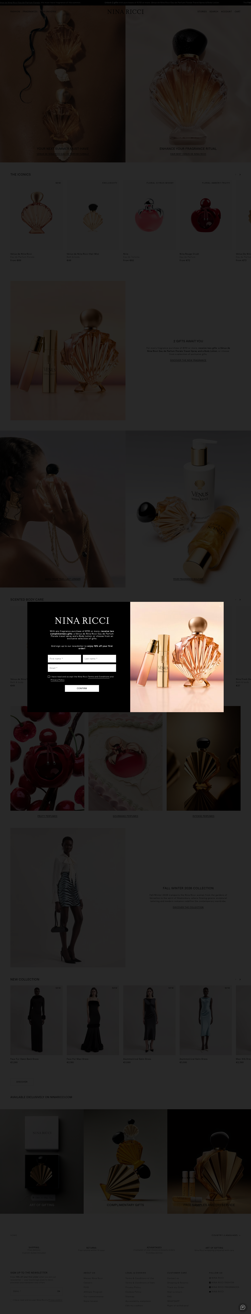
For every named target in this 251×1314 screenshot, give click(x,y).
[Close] (220, 606)
